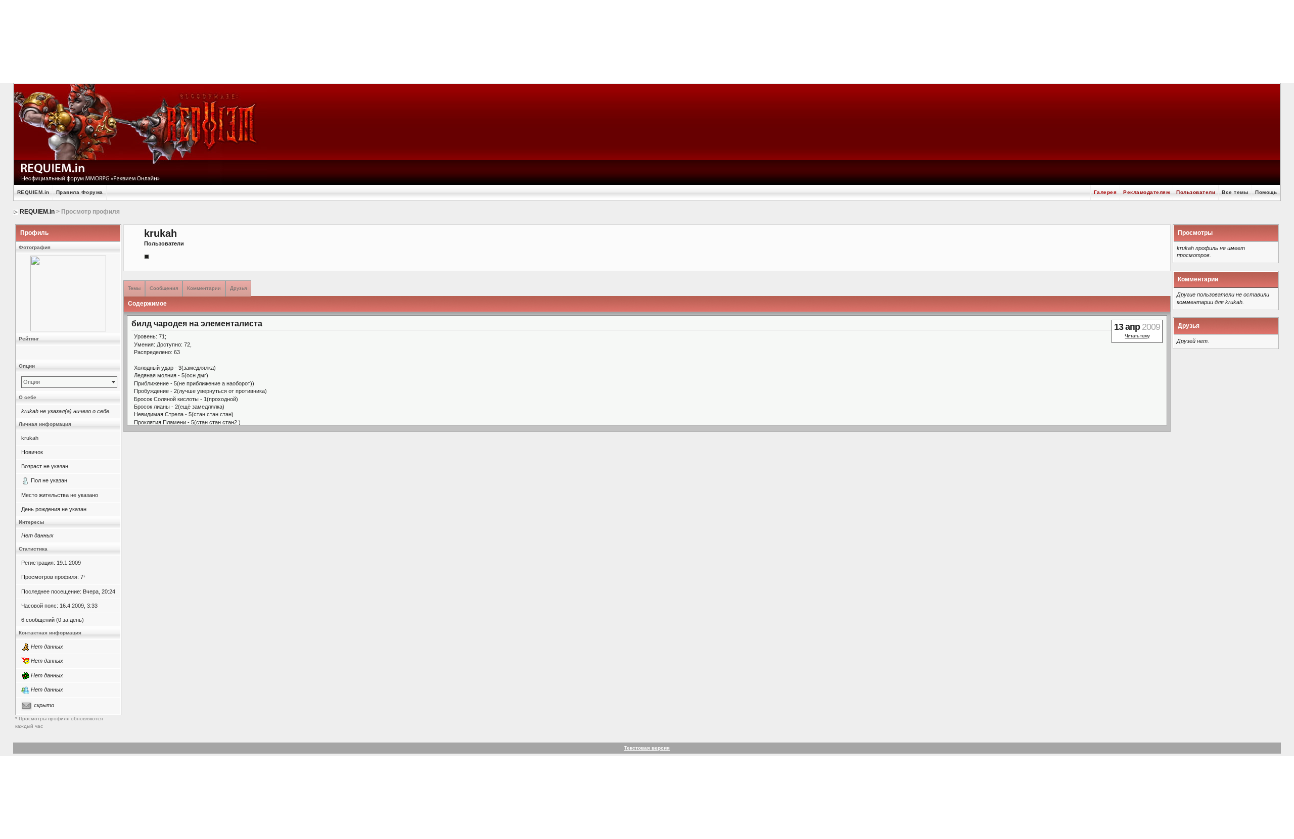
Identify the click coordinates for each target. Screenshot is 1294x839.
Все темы (1235, 192)
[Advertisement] (647, 40)
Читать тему (1137, 335)
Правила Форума (79, 192)
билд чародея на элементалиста (196, 323)
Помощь (1266, 192)
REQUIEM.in (33, 192)
